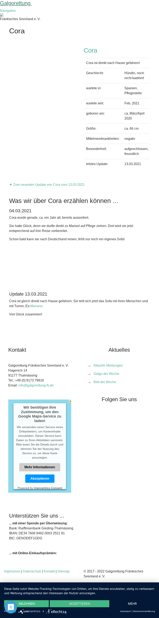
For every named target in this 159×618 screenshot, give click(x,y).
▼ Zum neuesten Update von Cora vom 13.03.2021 (47, 184)
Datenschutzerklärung (144, 611)
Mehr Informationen (39, 467)
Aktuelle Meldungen (108, 365)
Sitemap (63, 571)
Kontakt (49, 571)
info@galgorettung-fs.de (36, 385)
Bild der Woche (105, 382)
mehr (132, 604)
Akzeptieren (39, 478)
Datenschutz (32, 571)
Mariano (36, 306)
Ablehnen (26, 604)
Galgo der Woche (106, 373)
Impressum (12, 571)
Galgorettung (16, 3)
